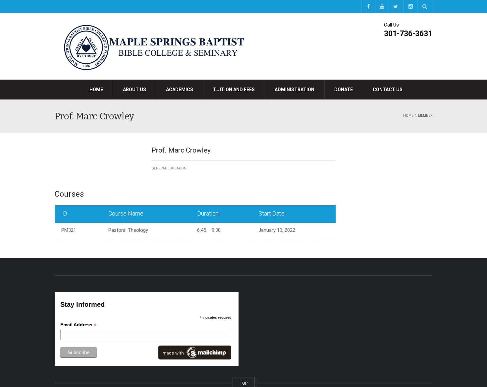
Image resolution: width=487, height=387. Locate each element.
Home (96, 89)
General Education (169, 168)
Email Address (78, 325)
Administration (294, 89)
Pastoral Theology (128, 230)
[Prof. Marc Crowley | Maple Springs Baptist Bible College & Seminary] (154, 46)
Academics (179, 89)
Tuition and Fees (234, 89)
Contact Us (388, 89)
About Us (134, 89)
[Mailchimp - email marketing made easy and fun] (194, 352)
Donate (343, 89)
